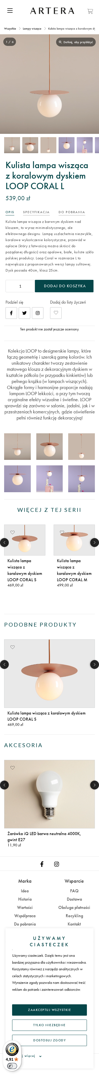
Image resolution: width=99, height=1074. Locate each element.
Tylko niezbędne (49, 1025)
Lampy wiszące (32, 28)
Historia (25, 899)
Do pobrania (25, 924)
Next (94, 542)
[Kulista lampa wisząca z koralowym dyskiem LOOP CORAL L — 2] (30, 145)
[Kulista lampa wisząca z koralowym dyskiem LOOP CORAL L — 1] (12, 145)
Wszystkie (10, 28)
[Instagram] (37, 313)
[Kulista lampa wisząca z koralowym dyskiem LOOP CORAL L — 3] (48, 145)
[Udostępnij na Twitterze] (24, 313)
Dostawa (74, 899)
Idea (25, 891)
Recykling (74, 916)
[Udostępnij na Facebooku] (11, 313)
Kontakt (74, 924)
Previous (4, 542)
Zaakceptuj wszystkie (49, 1010)
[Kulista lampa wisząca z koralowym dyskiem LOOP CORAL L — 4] (67, 145)
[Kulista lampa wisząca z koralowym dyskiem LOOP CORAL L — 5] (85, 145)
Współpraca (24, 916)
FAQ (74, 891)
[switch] (12, 1066)
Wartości (25, 907)
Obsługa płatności (74, 907)
